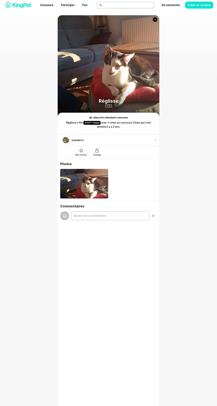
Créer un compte (199, 5)
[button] (155, 19)
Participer (68, 5)
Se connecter (171, 5)
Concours (46, 5)
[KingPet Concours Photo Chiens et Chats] (18, 5)
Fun (84, 5)
